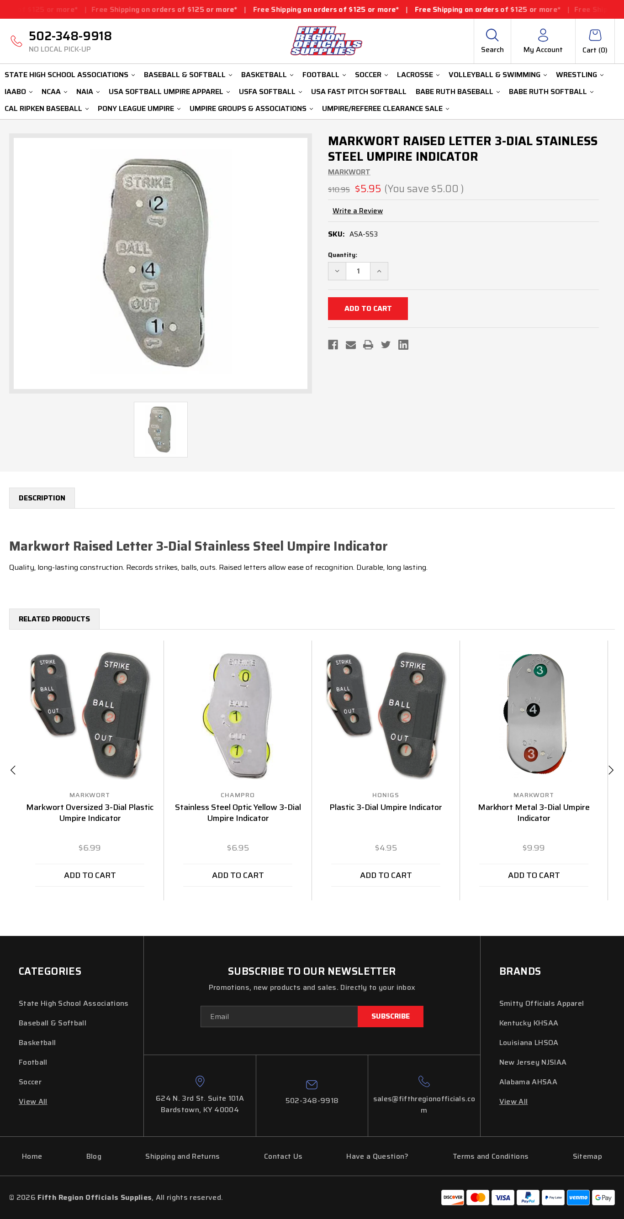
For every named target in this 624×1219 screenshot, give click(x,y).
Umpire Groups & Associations (248, 108)
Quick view (90, 716)
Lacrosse (415, 74)
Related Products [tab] (54, 619)
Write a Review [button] (358, 211)
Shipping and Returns (182, 1156)
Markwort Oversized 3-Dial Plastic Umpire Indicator (89, 813)
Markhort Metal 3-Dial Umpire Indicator (534, 813)
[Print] (368, 345)
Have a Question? (377, 1156)
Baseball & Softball (185, 74)
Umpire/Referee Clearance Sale (382, 108)
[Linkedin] (403, 345)
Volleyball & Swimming (494, 74)
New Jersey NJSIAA (532, 1062)
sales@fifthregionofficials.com (424, 1104)
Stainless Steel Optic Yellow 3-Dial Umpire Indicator (238, 813)
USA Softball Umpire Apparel (166, 91)
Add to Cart (90, 875)
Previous (13, 770)
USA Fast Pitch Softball (359, 91)
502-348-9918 (70, 40)
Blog (93, 1156)
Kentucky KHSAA (528, 1023)
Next (611, 770)
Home (32, 1156)
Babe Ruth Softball (548, 91)
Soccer (368, 74)
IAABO (15, 91)
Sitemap (587, 1156)
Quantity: (342, 255)
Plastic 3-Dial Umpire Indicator (385, 807)
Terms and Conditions (491, 1156)
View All (33, 1101)
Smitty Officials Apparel (541, 1003)
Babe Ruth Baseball (454, 91)
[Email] (351, 345)
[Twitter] (386, 345)
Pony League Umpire (136, 108)
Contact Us (283, 1156)
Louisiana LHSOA (529, 1042)
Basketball (264, 74)
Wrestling (576, 74)
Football (320, 74)
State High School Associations (66, 74)
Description (42, 498)
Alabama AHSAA (528, 1082)
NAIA (84, 91)
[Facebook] (333, 345)
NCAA (51, 91)
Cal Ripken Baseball (43, 108)
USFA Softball (267, 91)
